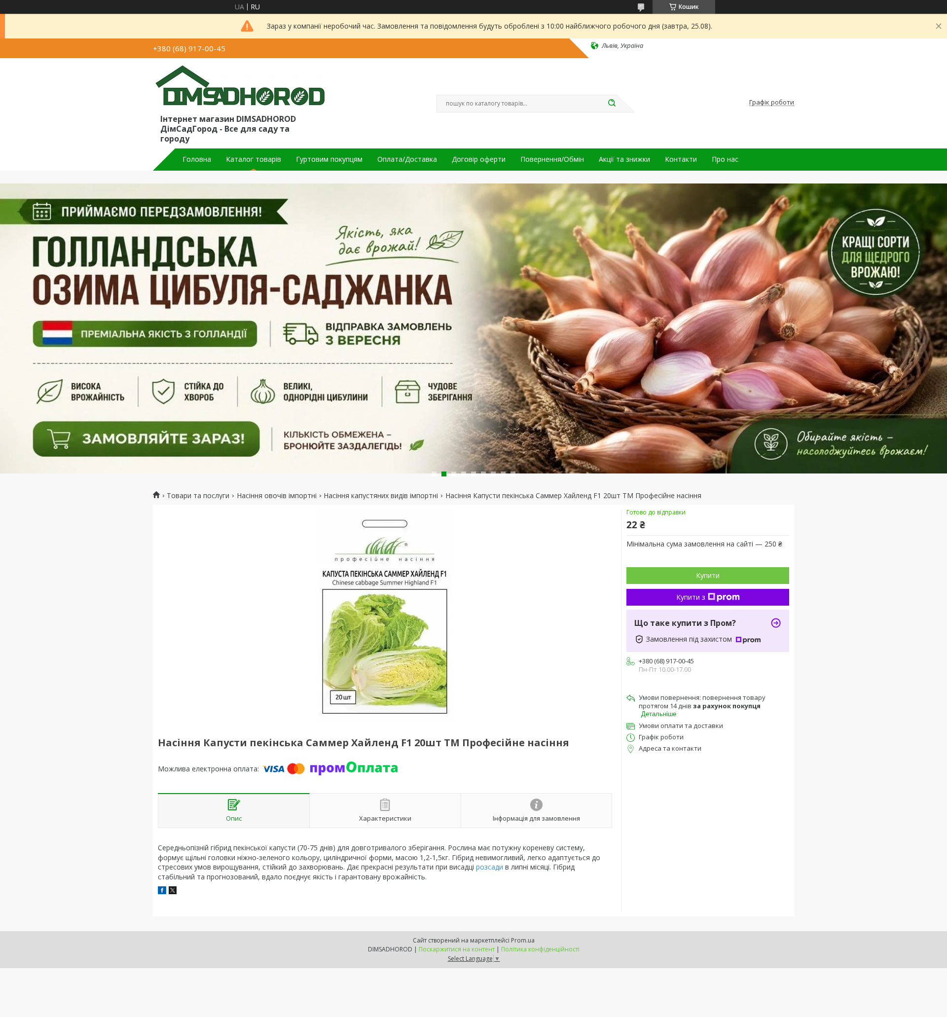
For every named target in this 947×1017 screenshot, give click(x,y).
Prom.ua (523, 940)
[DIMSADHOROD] (239, 87)
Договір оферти (479, 159)
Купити (708, 575)
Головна (196, 159)
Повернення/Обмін (552, 159)
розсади (489, 867)
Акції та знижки (624, 159)
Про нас (725, 159)
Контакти (681, 159)
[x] (173, 891)
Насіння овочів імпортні (277, 495)
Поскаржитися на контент (457, 949)
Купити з (690, 597)
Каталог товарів (253, 159)
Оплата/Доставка (407, 159)
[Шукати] (611, 103)
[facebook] (162, 891)
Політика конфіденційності (540, 949)
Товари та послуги (198, 495)
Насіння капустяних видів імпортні (381, 495)
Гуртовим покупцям (329, 159)
